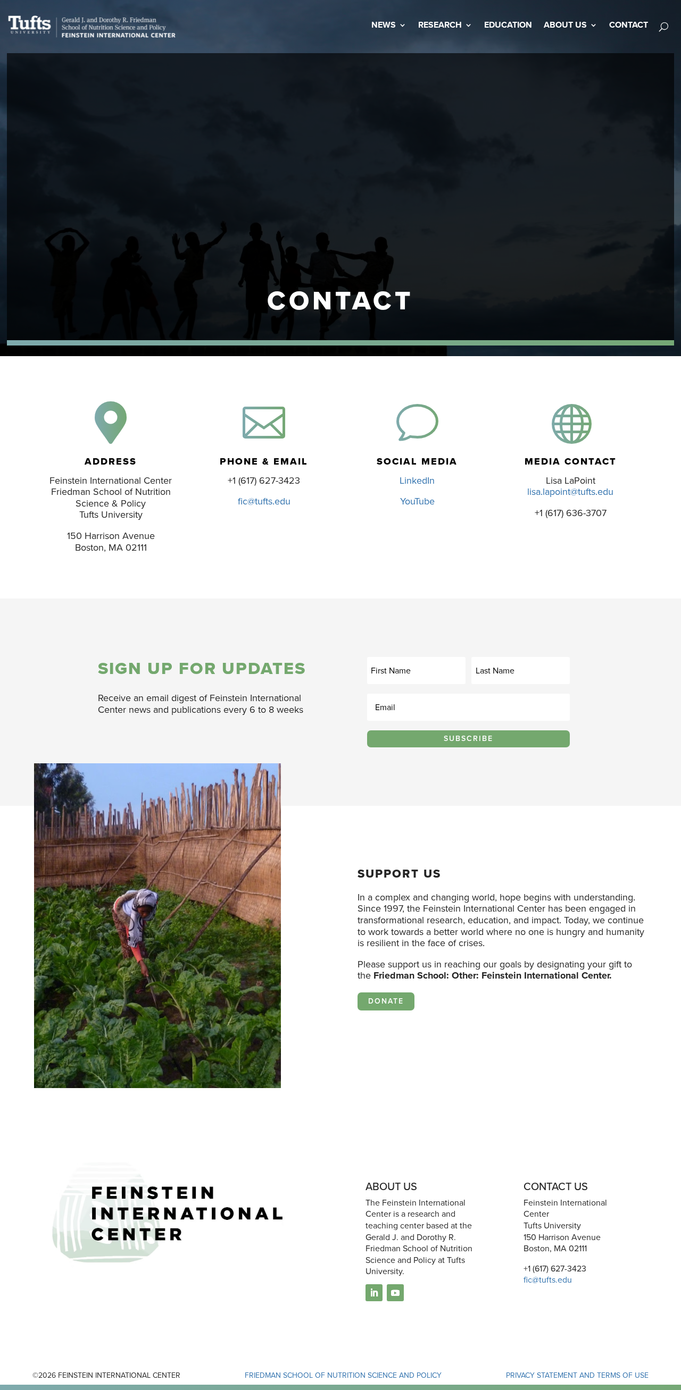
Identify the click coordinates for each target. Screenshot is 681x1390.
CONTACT (628, 25)
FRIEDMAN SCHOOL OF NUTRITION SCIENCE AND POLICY (343, 1375)
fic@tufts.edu (264, 501)
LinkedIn (417, 480)
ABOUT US (565, 25)
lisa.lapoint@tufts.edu (570, 492)
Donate (386, 1001)
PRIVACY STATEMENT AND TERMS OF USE (577, 1375)
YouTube (417, 501)
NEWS (383, 25)
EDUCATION (508, 25)
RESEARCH (440, 25)
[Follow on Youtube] (395, 1292)
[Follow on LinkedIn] (374, 1292)
